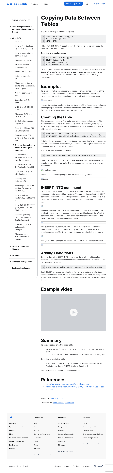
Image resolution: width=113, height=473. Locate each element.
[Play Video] (73, 312)
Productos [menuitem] (35, 4)
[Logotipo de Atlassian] (17, 4)
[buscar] (87, 3)
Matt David (69, 403)
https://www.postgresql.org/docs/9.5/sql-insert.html (67, 384)
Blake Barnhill (58, 403)
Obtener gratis (72, 4)
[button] (46, 3)
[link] (99, 4)
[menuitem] (46, 3)
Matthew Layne (57, 398)
